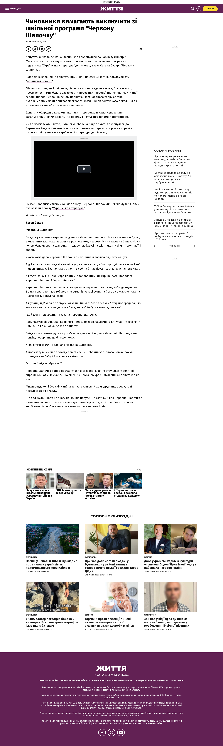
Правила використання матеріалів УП (112, 680)
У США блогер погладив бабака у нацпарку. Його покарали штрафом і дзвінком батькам (174, 209)
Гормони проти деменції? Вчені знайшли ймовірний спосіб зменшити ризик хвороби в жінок (109, 622)
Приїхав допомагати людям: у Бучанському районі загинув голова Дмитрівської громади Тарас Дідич (111, 566)
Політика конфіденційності (75, 680)
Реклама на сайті (48, 680)
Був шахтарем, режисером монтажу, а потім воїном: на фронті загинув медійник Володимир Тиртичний (172, 161)
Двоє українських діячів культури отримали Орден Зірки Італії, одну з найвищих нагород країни (170, 564)
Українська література (68, 208)
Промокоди (177, 680)
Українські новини (39, 81)
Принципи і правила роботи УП (151, 680)
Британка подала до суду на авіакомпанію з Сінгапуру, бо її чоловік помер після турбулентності (173, 177)
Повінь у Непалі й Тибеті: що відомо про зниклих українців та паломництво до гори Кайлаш (173, 194)
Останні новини (167, 150)
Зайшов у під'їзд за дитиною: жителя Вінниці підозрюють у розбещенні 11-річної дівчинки (174, 223)
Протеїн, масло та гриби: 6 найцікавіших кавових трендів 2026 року (173, 236)
